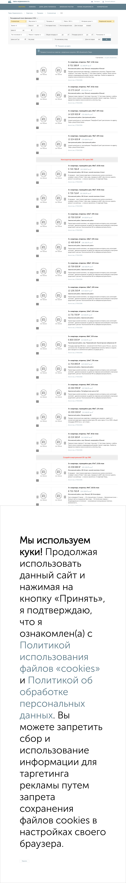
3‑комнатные (51, 13)
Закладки (97, 1)
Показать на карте (64, 46)
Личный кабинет (110, 1)
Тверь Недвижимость (15, 13)
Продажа (40, 13)
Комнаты (32, 6)
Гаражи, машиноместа (85, 6)
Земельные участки (66, 6)
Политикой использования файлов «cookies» (60, 657)
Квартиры (22, 6)
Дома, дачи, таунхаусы (47, 6)
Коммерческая (102, 6)
